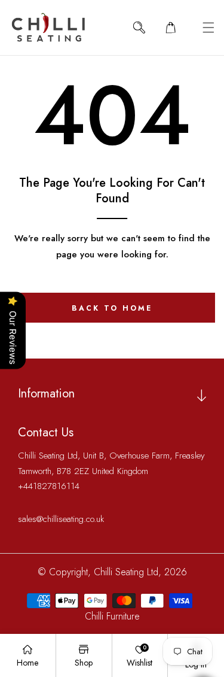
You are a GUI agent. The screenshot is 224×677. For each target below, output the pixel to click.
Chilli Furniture (112, 616)
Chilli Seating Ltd (126, 572)
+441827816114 (48, 486)
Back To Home (112, 308)
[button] (208, 27)
